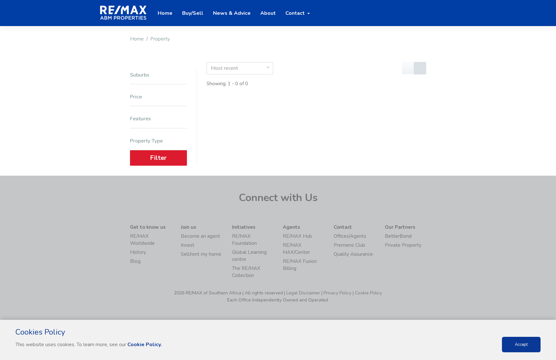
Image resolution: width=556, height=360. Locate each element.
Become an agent (200, 236)
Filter (158, 157)
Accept (521, 344)
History (138, 252)
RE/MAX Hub (297, 236)
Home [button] (165, 13)
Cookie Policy (368, 293)
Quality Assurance (353, 254)
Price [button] (136, 97)
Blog (135, 261)
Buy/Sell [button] (192, 13)
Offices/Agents (350, 236)
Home (137, 39)
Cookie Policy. (144, 344)
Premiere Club (349, 245)
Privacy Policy (337, 293)
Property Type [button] (146, 141)
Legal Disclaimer (303, 293)
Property (160, 39)
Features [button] (140, 119)
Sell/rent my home (201, 254)
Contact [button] (295, 13)
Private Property (403, 245)
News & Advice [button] (232, 13)
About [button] (268, 13)
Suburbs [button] (139, 75)
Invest (187, 245)
